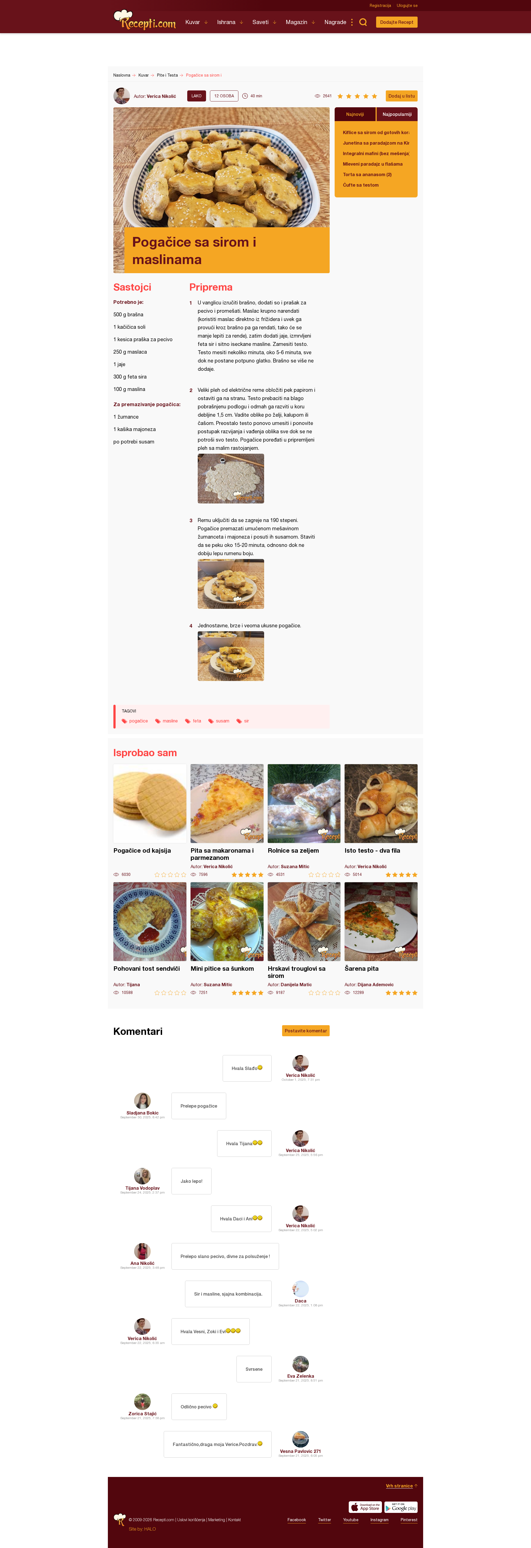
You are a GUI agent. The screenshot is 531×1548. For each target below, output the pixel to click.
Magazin (296, 22)
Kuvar (192, 22)
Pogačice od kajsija (149, 820)
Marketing (216, 1519)
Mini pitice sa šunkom (227, 938)
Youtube (350, 1520)
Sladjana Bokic (142, 1112)
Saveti (261, 22)
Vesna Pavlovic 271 (300, 1451)
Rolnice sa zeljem (304, 820)
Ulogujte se (407, 5)
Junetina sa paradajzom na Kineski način (376, 142)
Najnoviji (355, 114)
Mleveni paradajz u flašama (373, 163)
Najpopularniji (397, 114)
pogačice (138, 720)
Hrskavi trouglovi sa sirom (304, 938)
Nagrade (335, 22)
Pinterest (409, 1520)
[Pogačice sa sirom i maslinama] (257, 478)
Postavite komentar (306, 1030)
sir (246, 720)
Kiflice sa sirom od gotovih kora (376, 132)
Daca (300, 1300)
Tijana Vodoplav (142, 1188)
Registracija (380, 5)
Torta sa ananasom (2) (367, 174)
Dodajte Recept (396, 22)
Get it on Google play (401, 1507)
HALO (150, 1528)
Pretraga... (363, 22)
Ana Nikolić (143, 1263)
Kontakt (234, 1519)
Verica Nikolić (161, 96)
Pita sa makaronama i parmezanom (227, 820)
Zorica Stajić (142, 1413)
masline (170, 720)
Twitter (324, 1520)
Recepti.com (145, 20)
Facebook (297, 1520)
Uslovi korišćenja (191, 1519)
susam (222, 720)
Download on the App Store (365, 1507)
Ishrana (226, 22)
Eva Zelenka (300, 1376)
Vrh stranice (399, 1485)
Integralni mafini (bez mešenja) (376, 153)
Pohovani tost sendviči (149, 938)
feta (197, 720)
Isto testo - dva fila (381, 820)
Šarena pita (381, 938)
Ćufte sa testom (361, 184)
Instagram (380, 1520)
